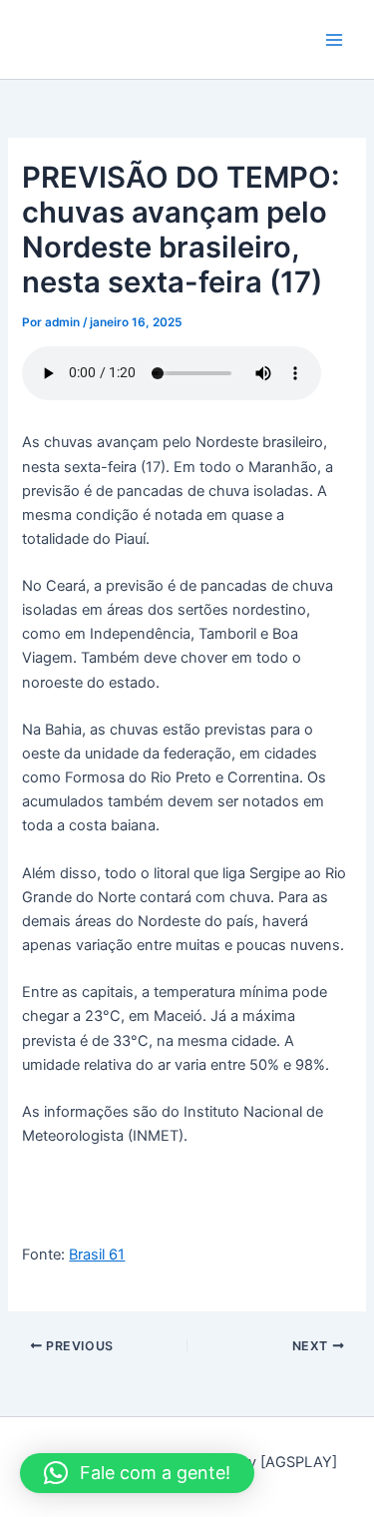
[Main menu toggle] (334, 39)
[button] (137, 1473)
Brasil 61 (97, 1255)
